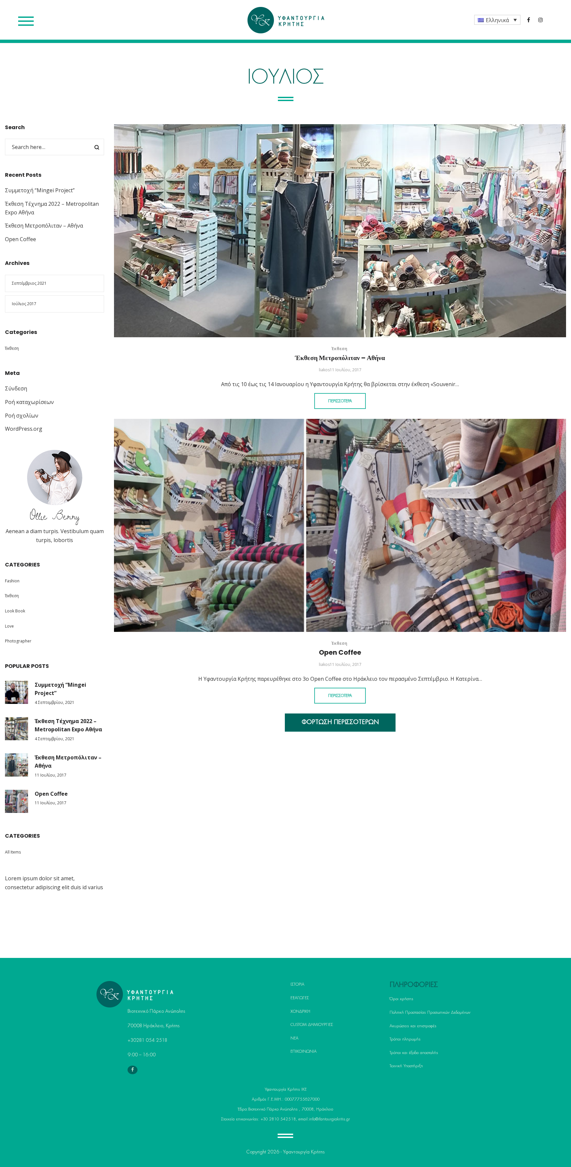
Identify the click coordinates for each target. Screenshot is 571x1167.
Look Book (15, 611)
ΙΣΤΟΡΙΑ (297, 984)
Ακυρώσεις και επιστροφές (413, 1026)
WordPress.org (23, 428)
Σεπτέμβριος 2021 (29, 283)
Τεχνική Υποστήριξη (406, 1066)
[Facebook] (132, 1070)
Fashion (12, 581)
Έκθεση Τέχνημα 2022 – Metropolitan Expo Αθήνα (68, 725)
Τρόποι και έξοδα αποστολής (414, 1053)
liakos (324, 370)
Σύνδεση (16, 388)
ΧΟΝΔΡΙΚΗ (300, 1011)
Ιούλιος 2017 (24, 304)
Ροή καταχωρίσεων (29, 402)
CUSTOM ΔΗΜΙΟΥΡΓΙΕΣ (311, 1025)
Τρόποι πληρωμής (405, 1039)
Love (9, 626)
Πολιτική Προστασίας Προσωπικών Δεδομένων (430, 1012)
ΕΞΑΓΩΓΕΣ (299, 998)
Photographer (18, 641)
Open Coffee (340, 652)
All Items (13, 852)
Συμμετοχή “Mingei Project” (40, 190)
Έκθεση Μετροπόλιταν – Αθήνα (340, 357)
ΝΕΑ (294, 1038)
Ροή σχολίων (21, 415)
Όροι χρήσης (401, 999)
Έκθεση (339, 348)
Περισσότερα (340, 401)
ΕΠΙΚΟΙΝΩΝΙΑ (303, 1051)
